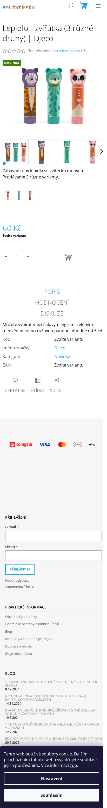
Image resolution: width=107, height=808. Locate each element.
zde (73, 765)
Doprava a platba (18, 646)
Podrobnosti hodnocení (68, 50)
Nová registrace (17, 580)
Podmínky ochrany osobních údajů (32, 623)
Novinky (62, 356)
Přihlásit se (20, 569)
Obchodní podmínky (21, 616)
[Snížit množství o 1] (28, 256)
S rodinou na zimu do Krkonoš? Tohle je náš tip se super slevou (51, 683)
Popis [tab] (52, 291)
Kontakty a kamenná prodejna (28, 638)
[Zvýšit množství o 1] (6, 256)
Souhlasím (52, 795)
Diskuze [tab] (52, 313)
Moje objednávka (18, 653)
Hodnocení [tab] (52, 302)
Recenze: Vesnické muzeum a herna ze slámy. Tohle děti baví (53, 738)
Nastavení (51, 778)
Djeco (59, 348)
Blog (8, 631)
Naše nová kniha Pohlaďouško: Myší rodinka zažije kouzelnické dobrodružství (46, 697)
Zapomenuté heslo (19, 586)
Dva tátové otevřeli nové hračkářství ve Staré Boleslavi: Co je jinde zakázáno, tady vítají (51, 712)
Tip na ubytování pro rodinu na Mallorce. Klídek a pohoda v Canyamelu (52, 726)
